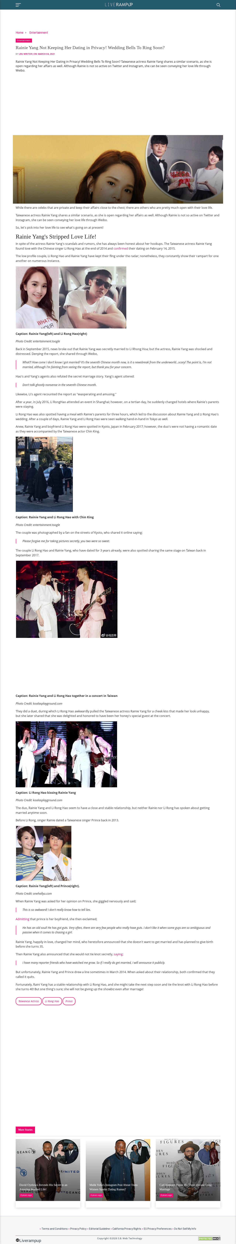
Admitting (22, 919)
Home (19, 32)
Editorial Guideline (99, 1228)
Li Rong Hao (52, 1001)
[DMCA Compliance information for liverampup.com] (209, 1240)
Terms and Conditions (54, 1228)
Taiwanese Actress (28, 1001)
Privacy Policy (78, 1228)
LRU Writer (25, 54)
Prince (69, 1001)
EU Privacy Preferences (158, 1228)
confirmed (121, 248)
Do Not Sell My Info (185, 1228)
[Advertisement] (118, 104)
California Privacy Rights (126, 1228)
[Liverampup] (119, 4)
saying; (118, 954)
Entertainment (38, 32)
